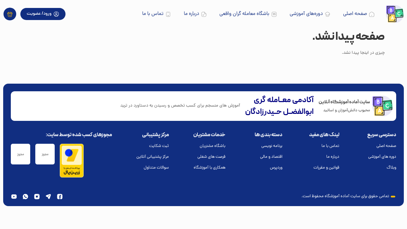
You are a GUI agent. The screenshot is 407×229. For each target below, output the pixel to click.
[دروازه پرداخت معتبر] (72, 176)
